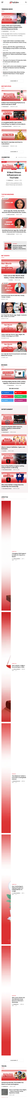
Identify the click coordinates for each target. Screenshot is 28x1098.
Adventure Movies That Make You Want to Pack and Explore (12, 1083)
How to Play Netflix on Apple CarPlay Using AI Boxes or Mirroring (12, 466)
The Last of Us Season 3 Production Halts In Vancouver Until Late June (14, 60)
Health (4, 161)
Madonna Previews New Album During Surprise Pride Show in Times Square (13, 72)
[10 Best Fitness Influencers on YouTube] (14, 166)
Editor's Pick (6, 86)
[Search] (26, 2)
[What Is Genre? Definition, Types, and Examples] (14, 440)
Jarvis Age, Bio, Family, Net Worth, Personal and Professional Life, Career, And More (14, 212)
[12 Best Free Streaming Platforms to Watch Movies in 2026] (14, 95)
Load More (13, 81)
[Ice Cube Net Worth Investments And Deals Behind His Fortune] (14, 346)
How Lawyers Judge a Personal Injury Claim (18, 666)
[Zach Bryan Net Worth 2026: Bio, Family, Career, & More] (14, 288)
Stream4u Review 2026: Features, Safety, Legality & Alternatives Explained (19, 248)
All (16, 157)
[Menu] (2, 2)
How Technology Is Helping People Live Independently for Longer (17, 889)
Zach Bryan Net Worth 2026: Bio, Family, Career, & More (13, 296)
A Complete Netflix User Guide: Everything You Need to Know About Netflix (13, 124)
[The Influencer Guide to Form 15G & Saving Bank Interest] (6, 778)
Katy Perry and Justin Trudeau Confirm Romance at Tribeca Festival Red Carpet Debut (14, 54)
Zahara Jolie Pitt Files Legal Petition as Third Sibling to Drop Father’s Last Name (14, 47)
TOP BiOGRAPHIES (7, 194)
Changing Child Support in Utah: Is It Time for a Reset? (19, 555)
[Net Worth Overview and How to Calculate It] (14, 135)
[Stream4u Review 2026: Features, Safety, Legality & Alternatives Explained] (8, 246)
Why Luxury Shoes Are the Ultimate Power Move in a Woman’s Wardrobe (18, 1000)
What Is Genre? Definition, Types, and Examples (13, 448)
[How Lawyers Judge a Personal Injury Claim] (6, 667)
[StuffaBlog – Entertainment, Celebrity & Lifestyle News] (14, 2)
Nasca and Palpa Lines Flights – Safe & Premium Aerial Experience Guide (17, 1091)
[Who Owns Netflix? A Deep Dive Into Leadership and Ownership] (14, 477)
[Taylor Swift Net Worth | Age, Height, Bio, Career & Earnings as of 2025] (14, 327)
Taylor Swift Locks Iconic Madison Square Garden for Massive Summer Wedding (14, 66)
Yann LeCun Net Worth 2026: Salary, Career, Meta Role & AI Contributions (14, 277)
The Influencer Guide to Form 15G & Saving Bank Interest (19, 777)
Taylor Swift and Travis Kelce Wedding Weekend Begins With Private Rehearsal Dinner (11, 27)
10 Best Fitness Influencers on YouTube (14, 175)
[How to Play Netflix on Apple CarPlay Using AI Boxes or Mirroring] (14, 458)
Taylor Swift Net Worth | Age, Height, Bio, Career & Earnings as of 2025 (13, 335)
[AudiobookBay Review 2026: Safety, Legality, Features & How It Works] (14, 374)
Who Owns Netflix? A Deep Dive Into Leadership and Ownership (12, 485)
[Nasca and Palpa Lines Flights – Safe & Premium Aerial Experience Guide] (4, 1092)
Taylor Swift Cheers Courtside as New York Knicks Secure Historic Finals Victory (14, 41)
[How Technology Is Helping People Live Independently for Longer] (6, 889)
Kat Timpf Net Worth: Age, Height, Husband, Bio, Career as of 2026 (14, 315)
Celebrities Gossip (22, 157)
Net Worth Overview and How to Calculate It (11, 143)
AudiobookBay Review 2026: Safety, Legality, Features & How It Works (14, 382)
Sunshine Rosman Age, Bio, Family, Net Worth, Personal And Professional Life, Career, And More (14, 231)
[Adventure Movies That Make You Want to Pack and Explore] (14, 1075)
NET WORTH (5, 256)
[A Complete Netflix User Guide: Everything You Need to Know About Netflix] (14, 115)
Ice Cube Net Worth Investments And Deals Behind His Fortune (13, 354)
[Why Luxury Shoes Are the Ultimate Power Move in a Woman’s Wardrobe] (6, 1000)
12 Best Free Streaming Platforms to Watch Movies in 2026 (13, 103)
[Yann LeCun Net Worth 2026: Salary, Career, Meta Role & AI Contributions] (14, 266)
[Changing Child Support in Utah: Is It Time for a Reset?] (6, 556)
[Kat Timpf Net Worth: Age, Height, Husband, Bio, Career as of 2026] (14, 307)
